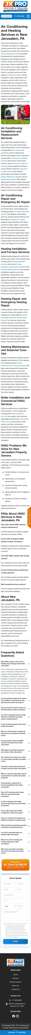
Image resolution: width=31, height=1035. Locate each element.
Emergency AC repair (17, 219)
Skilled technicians (15, 75)
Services (15, 978)
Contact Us (15, 989)
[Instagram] (17, 1016)
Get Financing (6, 16)
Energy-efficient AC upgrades (11, 177)
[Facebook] (13, 1016)
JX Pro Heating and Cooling (11, 54)
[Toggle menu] (28, 16)
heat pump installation (18, 267)
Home (15, 974)
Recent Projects (15, 982)
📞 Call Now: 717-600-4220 (15, 1032)
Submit (15, 941)
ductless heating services (10, 269)
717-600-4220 (19, 16)
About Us (15, 986)
